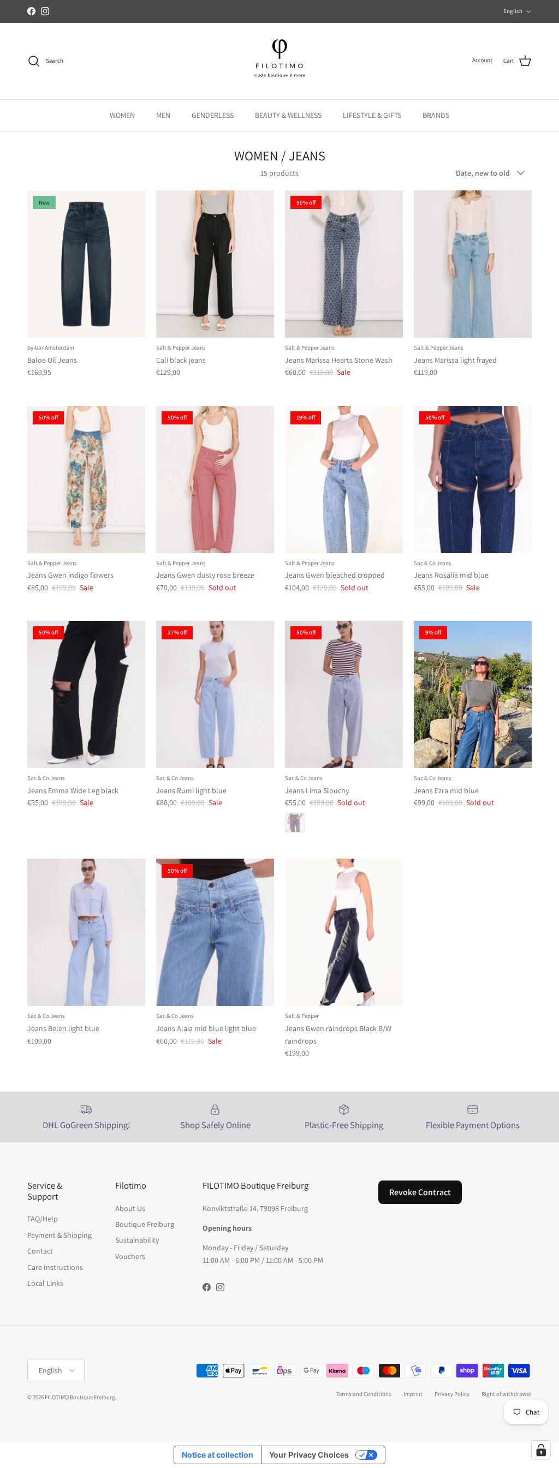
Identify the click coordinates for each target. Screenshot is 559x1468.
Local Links (45, 1283)
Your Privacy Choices (309, 1454)
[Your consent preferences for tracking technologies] (541, 1450)
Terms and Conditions (363, 1394)
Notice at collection (217, 1454)
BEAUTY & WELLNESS (288, 115)
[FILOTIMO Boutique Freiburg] (279, 61)
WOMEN (122, 115)
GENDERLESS (213, 115)
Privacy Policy (452, 1394)
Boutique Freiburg (144, 1224)
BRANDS (436, 115)
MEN (163, 115)
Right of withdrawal (506, 1394)
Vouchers (130, 1256)
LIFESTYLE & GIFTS (372, 115)
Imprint (413, 1394)
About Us (130, 1208)
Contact (40, 1251)
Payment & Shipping (59, 1235)
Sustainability (137, 1240)
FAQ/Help (42, 1219)
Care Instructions (55, 1267)
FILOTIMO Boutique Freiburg (80, 1397)
